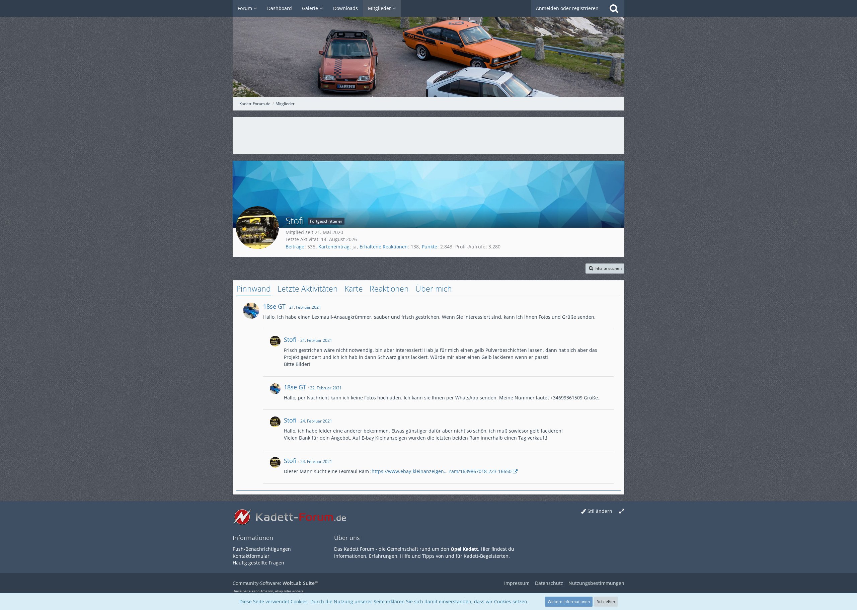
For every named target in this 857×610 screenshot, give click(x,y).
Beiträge (295, 246)
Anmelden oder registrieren (567, 8)
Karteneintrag (333, 246)
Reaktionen (389, 288)
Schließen (606, 601)
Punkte (429, 246)
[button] (605, 268)
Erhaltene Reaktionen (384, 246)
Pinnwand (253, 288)
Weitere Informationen (569, 601)
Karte (353, 288)
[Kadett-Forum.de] (428, 48)
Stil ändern (600, 511)
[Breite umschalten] (621, 511)
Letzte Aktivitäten (308, 288)
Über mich (433, 288)
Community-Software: (275, 583)
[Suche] (614, 8)
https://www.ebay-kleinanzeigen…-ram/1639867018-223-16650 (442, 471)
